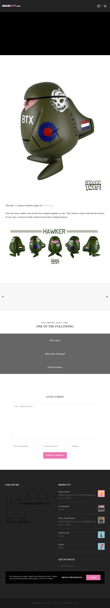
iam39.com (72, 603)
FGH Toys (48, 205)
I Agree (93, 577)
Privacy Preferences (72, 577)
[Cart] (99, 6)
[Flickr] (11, 514)
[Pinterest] (43, 495)
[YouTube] (21, 514)
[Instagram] (32, 495)
